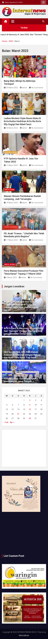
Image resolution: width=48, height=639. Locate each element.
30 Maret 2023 (12, 88)
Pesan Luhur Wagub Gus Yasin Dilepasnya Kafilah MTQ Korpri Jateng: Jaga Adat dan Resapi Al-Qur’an (21, 305)
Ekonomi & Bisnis (10, 152)
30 (30, 418)
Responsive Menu (43, 2)
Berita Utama (9, 190)
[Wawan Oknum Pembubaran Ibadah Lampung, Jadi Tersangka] (24, 182)
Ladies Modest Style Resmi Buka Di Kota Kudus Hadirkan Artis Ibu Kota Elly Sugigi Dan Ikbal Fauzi (22, 121)
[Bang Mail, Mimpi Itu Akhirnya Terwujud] (24, 66)
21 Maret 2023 (12, 165)
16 (30, 409)
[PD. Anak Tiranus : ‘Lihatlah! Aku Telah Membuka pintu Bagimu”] (24, 219)
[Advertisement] (24, 448)
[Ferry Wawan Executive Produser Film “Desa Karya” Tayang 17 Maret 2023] (24, 256)
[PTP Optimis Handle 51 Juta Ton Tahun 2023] (24, 144)
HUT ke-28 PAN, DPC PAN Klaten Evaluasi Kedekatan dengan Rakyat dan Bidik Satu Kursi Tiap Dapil (22, 355)
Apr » (12, 422)
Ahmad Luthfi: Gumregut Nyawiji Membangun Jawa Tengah (21, 380)
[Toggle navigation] (12, 21)
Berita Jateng (9, 264)
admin (24, 88)
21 (18, 414)
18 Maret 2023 (12, 203)
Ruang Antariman (11, 227)
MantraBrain (24, 635)
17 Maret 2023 (12, 240)
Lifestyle (7, 112)
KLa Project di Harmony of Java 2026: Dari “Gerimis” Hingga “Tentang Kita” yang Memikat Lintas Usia (24, 331)
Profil (6, 74)
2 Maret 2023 (11, 277)
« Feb (6, 422)
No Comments (37, 88)
